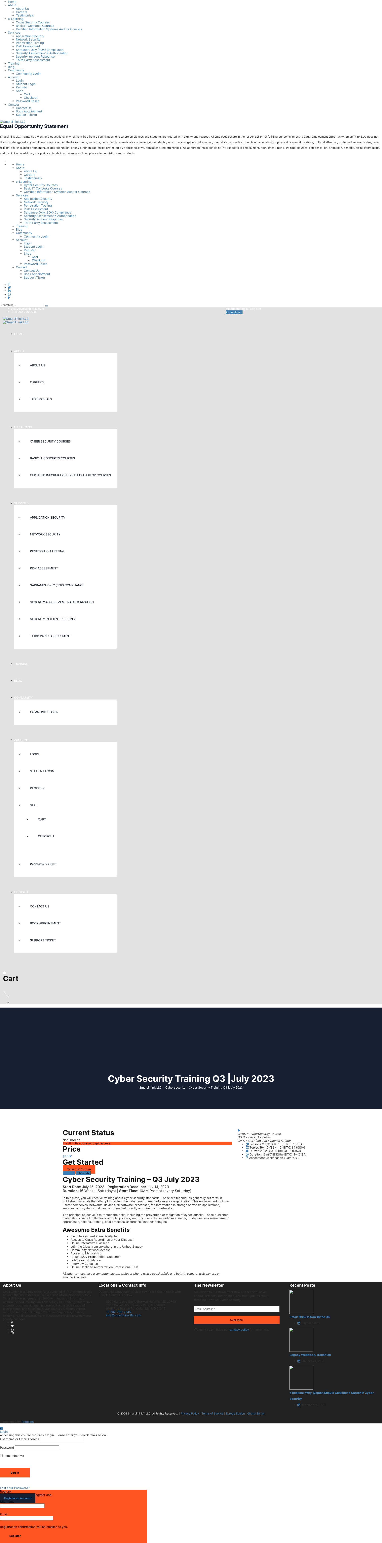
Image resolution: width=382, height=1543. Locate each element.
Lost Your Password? (15, 1488)
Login (20, 80)
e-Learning (15, 19)
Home (20, 164)
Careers (21, 12)
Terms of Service (212, 1413)
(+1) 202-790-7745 (24, 311)
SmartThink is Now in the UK (309, 1317)
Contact (13, 104)
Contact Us (23, 108)
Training (13, 63)
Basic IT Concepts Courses (35, 26)
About (12, 5)
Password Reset (27, 101)
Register (22, 87)
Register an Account (17, 1498)
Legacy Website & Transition (310, 1355)
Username (7, 1501)
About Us (22, 9)
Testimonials (25, 15)
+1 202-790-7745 (118, 1312)
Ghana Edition (256, 1413)
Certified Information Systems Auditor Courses (49, 29)
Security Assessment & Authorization (42, 53)
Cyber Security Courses (33, 22)
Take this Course (79, 1169)
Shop (19, 91)
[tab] (69, 1173)
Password (7, 1447)
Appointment (234, 312)
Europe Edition (235, 1413)
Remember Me (13, 1455)
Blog (11, 67)
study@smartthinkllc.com (27, 308)
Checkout (30, 98)
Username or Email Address (19, 1439)
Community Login (28, 73)
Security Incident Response (35, 56)
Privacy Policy (190, 1413)
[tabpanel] (147, 1227)
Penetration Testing (30, 43)
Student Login (26, 84)
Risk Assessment (28, 46)
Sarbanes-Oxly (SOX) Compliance (39, 50)
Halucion (27, 1422)
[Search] (46, 305)
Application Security (30, 36)
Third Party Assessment (33, 60)
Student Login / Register (245, 308)
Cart (27, 94)
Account (13, 77)
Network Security (28, 39)
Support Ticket (26, 115)
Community (16, 70)
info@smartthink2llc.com (123, 1315)
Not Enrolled (71, 1140)
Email (4, 1514)
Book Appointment (29, 111)
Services (14, 32)
